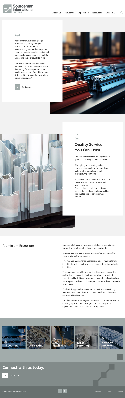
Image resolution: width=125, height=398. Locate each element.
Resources (97, 13)
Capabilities (83, 13)
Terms (109, 391)
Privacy (120, 391)
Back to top (120, 357)
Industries (69, 13)
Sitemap (98, 391)
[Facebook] (59, 391)
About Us (56, 13)
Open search (121, 12)
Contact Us (111, 13)
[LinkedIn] (65, 391)
